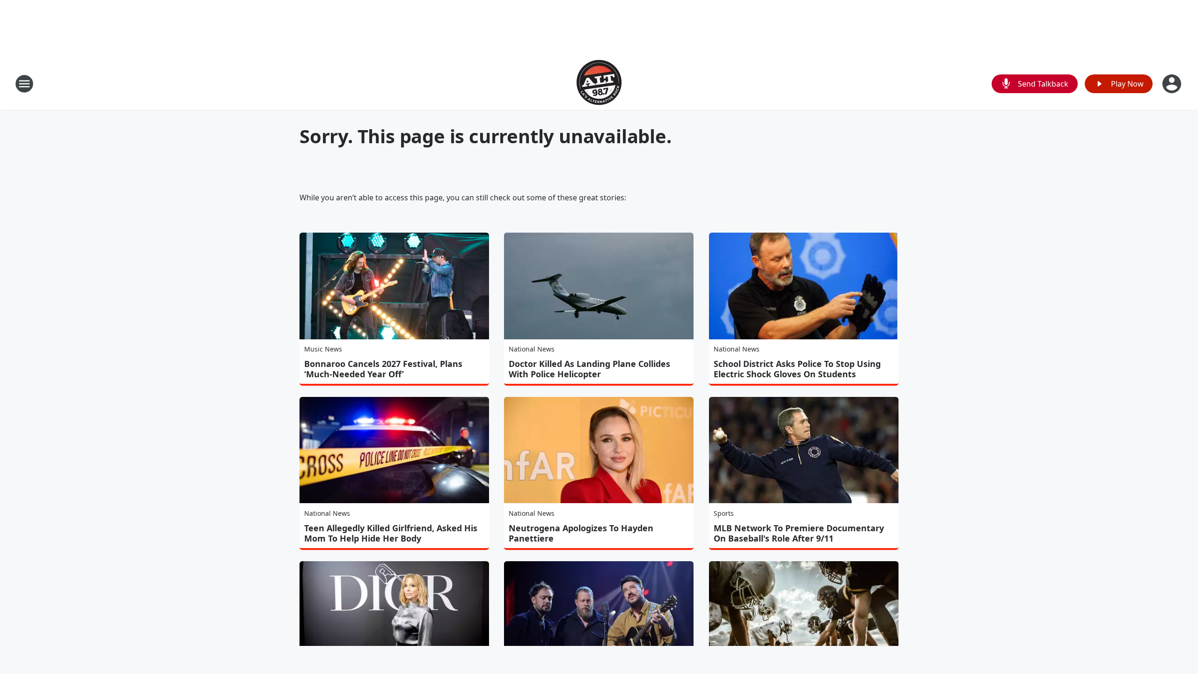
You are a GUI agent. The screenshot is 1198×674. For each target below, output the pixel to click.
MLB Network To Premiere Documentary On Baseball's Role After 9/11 (799, 533)
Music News (323, 348)
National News (532, 348)
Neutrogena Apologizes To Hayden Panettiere (581, 533)
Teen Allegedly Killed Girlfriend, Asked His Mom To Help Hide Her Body (390, 533)
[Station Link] (599, 83)
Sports (724, 513)
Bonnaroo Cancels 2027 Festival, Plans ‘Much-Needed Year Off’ (383, 369)
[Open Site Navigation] (24, 83)
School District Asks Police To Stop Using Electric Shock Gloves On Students (797, 369)
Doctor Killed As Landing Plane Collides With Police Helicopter (589, 369)
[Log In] (1172, 83)
